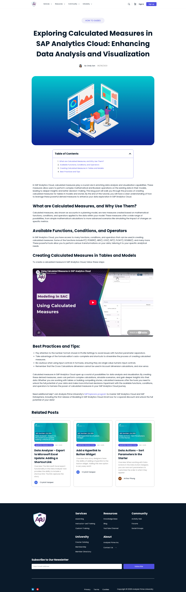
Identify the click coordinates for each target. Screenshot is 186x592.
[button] (93, 20)
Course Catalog (82, 542)
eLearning (79, 519)
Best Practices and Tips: (70, 171)
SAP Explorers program (95, 394)
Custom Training (82, 528)
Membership (80, 547)
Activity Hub (137, 519)
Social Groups (137, 528)
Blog (105, 523)
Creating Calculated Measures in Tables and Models (82, 168)
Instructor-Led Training (85, 523)
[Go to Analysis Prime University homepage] (33, 4)
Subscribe (139, 566)
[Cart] (135, 4)
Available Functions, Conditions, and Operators (79, 165)
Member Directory (83, 551)
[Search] (129, 4)
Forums (135, 523)
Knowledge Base (110, 519)
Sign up (151, 4)
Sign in (141, 4)
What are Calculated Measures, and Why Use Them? (81, 161)
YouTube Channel (111, 528)
